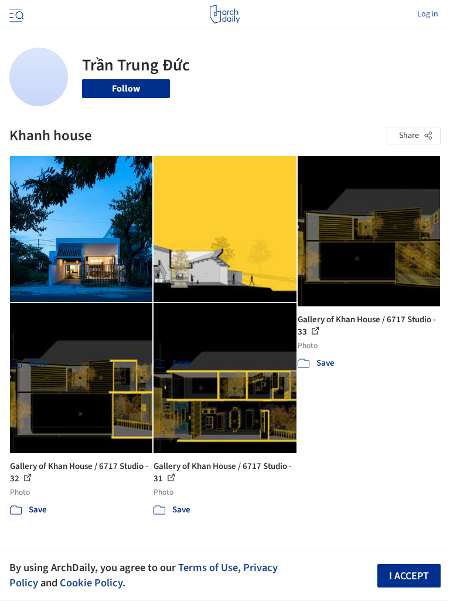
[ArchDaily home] (225, 14)
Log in (427, 14)
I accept (409, 576)
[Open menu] (15, 14)
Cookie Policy (91, 582)
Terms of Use (208, 567)
